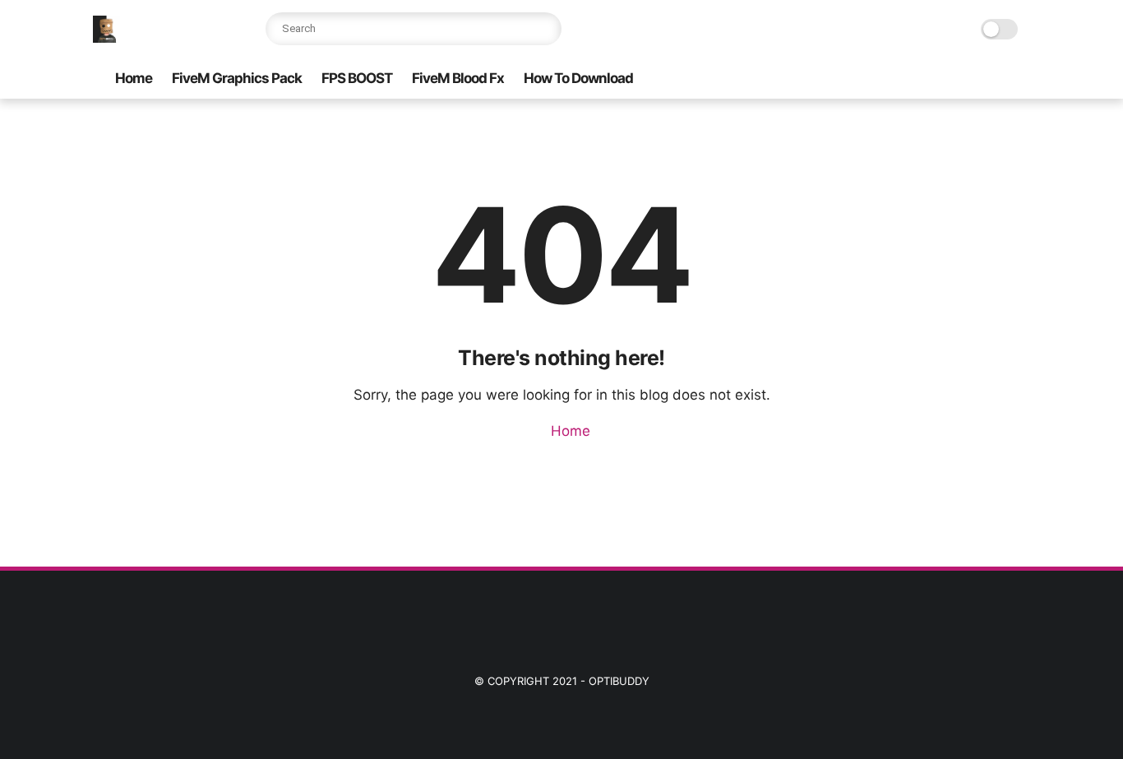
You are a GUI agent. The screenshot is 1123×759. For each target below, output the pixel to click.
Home (133, 78)
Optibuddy (619, 680)
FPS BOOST (356, 78)
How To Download (578, 78)
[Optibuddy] (106, 38)
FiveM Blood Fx (458, 78)
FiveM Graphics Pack (237, 78)
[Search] (545, 28)
